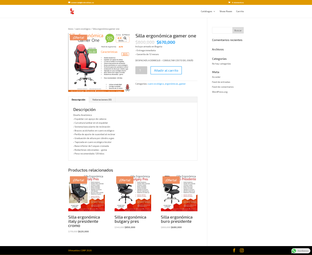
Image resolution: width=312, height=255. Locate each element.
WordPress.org (220, 91)
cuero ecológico (83, 29)
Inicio (70, 29)
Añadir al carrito (166, 70)
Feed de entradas (221, 82)
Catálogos (206, 11)
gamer (182, 83)
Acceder (216, 76)
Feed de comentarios (223, 86)
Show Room (226, 11)
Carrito (240, 11)
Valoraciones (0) (102, 99)
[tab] (78, 99)
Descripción (78, 99)
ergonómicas (171, 83)
